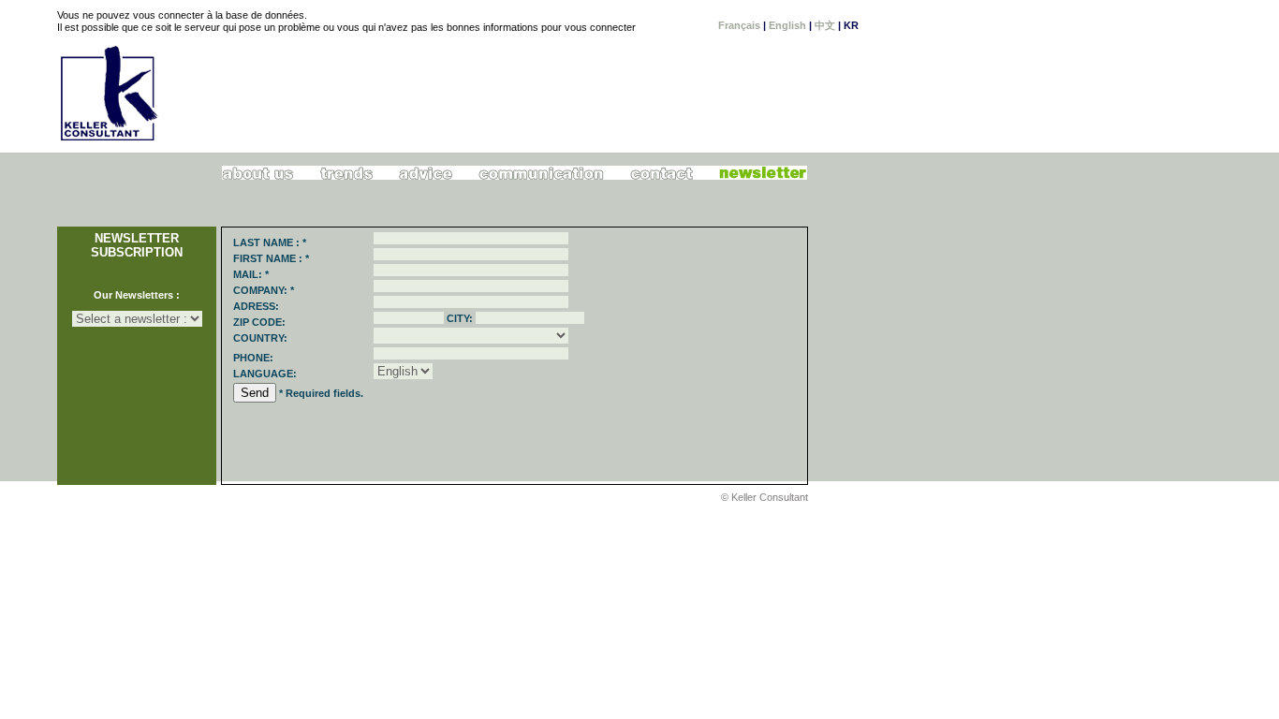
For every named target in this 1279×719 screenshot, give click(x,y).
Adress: (256, 306)
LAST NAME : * (269, 242)
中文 (825, 25)
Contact (660, 173)
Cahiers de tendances (347, 173)
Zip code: (259, 322)
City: (460, 318)
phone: (253, 357)
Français (739, 25)
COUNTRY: (260, 338)
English (787, 25)
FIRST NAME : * (271, 258)
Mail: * (251, 274)
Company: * (263, 290)
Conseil (426, 173)
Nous (258, 173)
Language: (265, 373)
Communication (542, 173)
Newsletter (762, 173)
